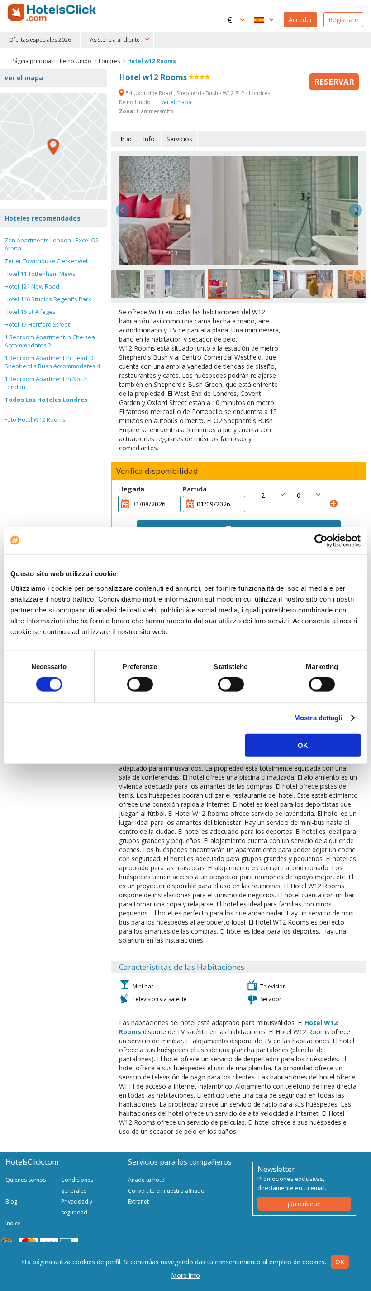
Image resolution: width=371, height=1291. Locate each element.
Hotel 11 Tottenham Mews (40, 274)
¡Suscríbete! (304, 1203)
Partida (195, 489)
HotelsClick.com (52, 13)
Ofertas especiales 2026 (40, 39)
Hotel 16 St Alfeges (30, 312)
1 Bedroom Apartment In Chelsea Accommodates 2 (50, 341)
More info (185, 1275)
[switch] (140, 684)
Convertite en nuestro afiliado (166, 1191)
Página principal (31, 61)
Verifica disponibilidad (157, 471)
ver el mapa (176, 102)
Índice (13, 1223)
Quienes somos (25, 1180)
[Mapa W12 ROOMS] (53, 146)
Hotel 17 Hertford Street (37, 324)
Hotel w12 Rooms (151, 61)
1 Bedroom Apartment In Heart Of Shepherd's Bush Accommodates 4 (52, 362)
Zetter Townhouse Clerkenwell (47, 261)
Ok (339, 1261)
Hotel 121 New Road (32, 286)
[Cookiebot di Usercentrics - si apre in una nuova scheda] (321, 541)
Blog (11, 1201)
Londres (109, 61)
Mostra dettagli (318, 718)
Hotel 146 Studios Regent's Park (48, 299)
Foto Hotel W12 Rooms (35, 419)
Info (149, 139)
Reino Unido (75, 61)
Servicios (179, 139)
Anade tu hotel (147, 1180)
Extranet (138, 1201)
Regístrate (343, 19)
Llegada (131, 489)
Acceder (300, 19)
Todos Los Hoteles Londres (46, 399)
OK (303, 745)
